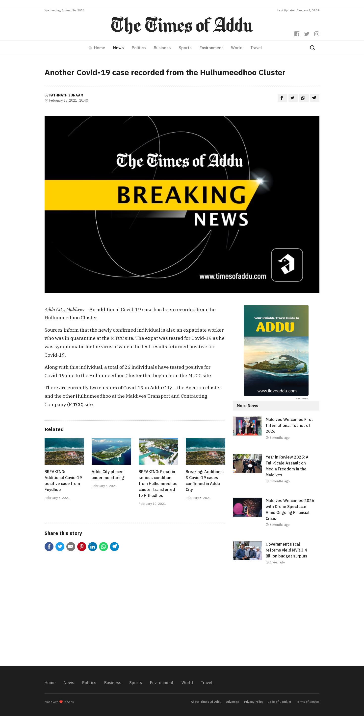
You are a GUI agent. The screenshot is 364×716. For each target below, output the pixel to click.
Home (99, 47)
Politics (139, 47)
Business (162, 47)
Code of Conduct (279, 702)
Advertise (232, 702)
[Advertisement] (276, 619)
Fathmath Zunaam (66, 95)
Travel (256, 47)
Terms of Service (307, 702)
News (118, 47)
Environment (211, 47)
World (236, 47)
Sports (185, 47)
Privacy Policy (253, 702)
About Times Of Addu (206, 702)
